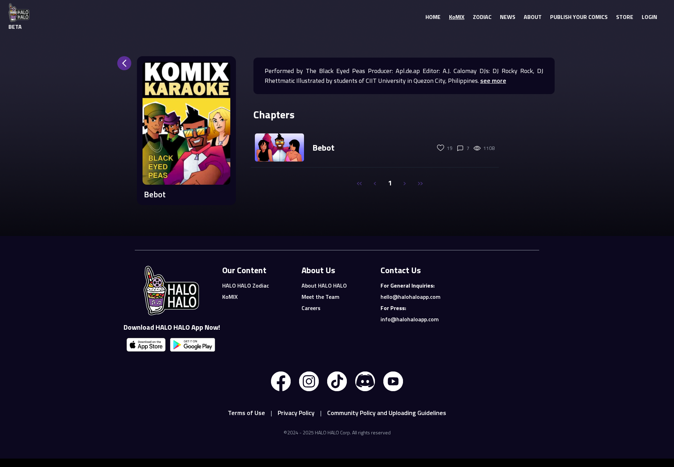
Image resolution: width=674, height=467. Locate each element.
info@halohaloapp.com (410, 319)
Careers (311, 308)
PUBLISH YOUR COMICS (579, 17)
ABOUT (533, 17)
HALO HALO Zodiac (245, 285)
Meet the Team (320, 296)
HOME (433, 17)
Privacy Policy (296, 412)
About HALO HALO (324, 285)
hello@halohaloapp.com (411, 296)
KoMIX (456, 17)
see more (493, 80)
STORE (624, 17)
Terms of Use (246, 412)
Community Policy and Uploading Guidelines (386, 412)
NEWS (507, 17)
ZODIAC (482, 17)
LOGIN (649, 17)
